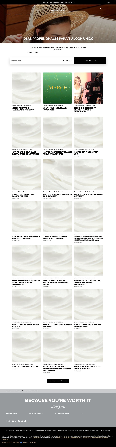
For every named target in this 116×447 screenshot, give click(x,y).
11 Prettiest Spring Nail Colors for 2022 (23, 195)
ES (109, 2)
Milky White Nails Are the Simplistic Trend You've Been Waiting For (57, 368)
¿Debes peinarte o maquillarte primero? (23, 109)
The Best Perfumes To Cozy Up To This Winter (57, 195)
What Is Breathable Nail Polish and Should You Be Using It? (55, 282)
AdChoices (36, 437)
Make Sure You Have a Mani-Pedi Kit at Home (87, 368)
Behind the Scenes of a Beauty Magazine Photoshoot (85, 110)
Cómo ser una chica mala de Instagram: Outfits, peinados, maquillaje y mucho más (88, 238)
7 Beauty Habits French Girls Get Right (88, 195)
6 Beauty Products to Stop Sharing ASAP (87, 325)
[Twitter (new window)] (16, 421)
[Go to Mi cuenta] (101, 8)
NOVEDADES (8, 14)
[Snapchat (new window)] (22, 421)
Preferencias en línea (62, 430)
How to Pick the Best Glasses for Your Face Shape (57, 153)
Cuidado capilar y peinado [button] (59, 14)
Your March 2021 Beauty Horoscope (55, 109)
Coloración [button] (44, 14)
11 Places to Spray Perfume (25, 367)
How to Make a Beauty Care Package (25, 325)
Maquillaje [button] (18, 14)
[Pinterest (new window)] (19, 421)
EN (107, 2)
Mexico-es (11, 430)
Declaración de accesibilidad (51, 430)
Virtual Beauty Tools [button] (77, 14)
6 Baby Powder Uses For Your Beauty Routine (55, 237)
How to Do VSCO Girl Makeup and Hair (57, 325)
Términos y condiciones (73, 430)
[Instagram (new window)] (9, 421)
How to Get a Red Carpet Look (86, 153)
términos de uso (76, 437)
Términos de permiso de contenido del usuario (89, 430)
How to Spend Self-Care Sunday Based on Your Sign (25, 153)
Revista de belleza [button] (93, 14)
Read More (33, 52)
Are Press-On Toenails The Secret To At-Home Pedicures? (87, 282)
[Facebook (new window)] (6, 421)
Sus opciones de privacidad (11, 442)
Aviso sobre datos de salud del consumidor (25, 430)
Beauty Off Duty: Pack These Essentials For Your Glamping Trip (26, 282)
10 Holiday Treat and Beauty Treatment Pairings (26, 237)
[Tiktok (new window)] (25, 421)
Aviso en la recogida (29, 442)
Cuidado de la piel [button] (31, 14)
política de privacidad (63, 437)
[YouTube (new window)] (13, 421)
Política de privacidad (39, 430)
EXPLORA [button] (105, 14)
